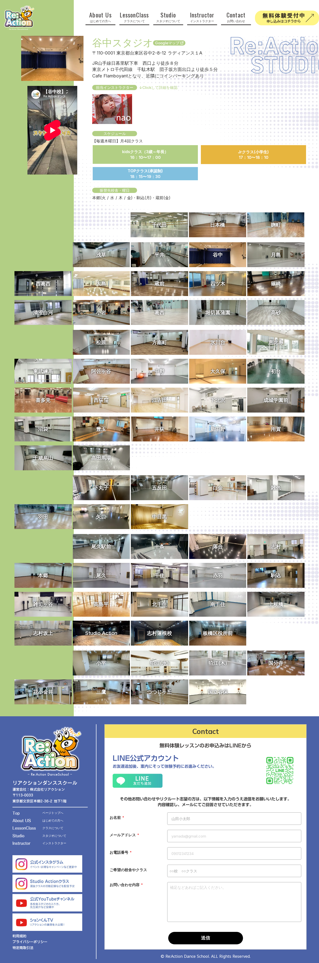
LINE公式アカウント (146, 758)
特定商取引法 (22, 948)
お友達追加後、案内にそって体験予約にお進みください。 (164, 766)
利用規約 (19, 936)
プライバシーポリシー (29, 942)
